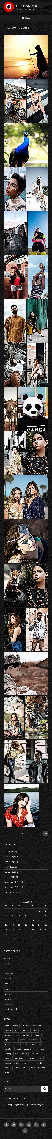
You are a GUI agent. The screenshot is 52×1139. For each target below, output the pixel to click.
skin (32, 1063)
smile (39, 1063)
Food (6, 984)
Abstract (7, 958)
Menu (27, 18)
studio (17, 1068)
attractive (25, 1026)
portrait (31, 1058)
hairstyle (8, 1049)
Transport (8, 1004)
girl (23, 1044)
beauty (8, 1030)
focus (16, 1044)
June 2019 (8, 857)
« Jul (13, 939)
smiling (8, 1068)
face (15, 1040)
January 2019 (9, 877)
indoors (27, 1049)
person (8, 1058)
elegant (36, 1035)
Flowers (7, 979)
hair (40, 1044)
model (24, 1054)
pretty (17, 1063)
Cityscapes (9, 974)
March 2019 (9, 867)
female (8, 1044)
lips (42, 1049)
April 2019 (8, 862)
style (25, 1068)
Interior (7, 989)
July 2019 (8, 852)
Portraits (7, 999)
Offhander (26, 6)
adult (7, 1026)
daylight (26, 1035)
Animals (7, 963)
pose (40, 1058)
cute (18, 1035)
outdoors (34, 1054)
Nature (7, 994)
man (16, 1054)
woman (41, 1068)
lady (36, 1049)
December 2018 (11, 882)
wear (33, 1068)
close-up (9, 1035)
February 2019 (10, 872)
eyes (7, 1040)
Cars (6, 968)
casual (34, 1030)
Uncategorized (10, 1009)
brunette (25, 1030)
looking (8, 1054)
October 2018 (10, 892)
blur (16, 1030)
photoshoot (20, 1058)
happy (18, 1049)
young (8, 1072)
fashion (23, 1040)
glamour (31, 1044)
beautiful (37, 1026)
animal (15, 1026)
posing (8, 1063)
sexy (25, 1063)
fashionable (34, 1040)
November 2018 (11, 887)
